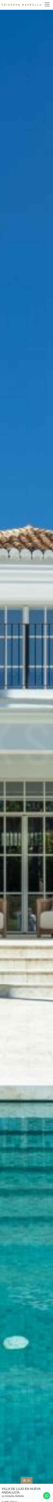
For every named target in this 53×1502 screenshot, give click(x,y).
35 (28, 1480)
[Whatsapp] (46, 1495)
